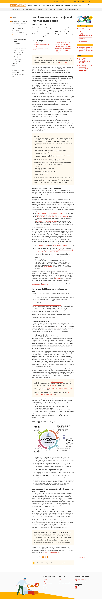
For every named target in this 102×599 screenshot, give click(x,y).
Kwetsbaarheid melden (65, 583)
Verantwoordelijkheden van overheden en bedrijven (62, 43)
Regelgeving (59, 5)
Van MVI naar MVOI (18, 28)
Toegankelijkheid (47, 583)
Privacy (45, 579)
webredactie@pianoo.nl (83, 579)
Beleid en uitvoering (18, 74)
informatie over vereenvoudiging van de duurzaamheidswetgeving (54, 388)
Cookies (45, 587)
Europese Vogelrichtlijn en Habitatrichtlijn (62, 250)
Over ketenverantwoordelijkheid (20, 39)
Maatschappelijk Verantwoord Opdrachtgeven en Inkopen (35, 9)
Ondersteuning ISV (20, 50)
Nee (65, 563)
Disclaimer (46, 585)
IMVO (56, 328)
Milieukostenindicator (19, 70)
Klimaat (15, 63)
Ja (60, 563)
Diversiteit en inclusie (18, 32)
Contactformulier (81, 581)
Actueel (80, 5)
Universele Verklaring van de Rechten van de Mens (49, 213)
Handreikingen (18, 59)
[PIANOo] (18, 6)
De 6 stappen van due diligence (63, 46)
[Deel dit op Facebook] (45, 557)
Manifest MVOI (17, 26)
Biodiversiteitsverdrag (42, 245)
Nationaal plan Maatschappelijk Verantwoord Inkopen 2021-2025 (84, 61)
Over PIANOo (56, 1)
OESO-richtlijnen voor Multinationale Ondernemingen (47, 305)
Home (30, 5)
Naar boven (82, 557)
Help (60, 579)
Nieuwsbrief (73, 1)
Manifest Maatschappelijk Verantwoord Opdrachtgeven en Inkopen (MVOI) (85, 68)
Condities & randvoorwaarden (20, 45)
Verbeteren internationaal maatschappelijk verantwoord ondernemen (86, 49)
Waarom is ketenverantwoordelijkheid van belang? (41, 44)
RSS (60, 581)
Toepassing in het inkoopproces (18, 53)
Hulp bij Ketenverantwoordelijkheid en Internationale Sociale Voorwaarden (86, 36)
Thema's (67, 5)
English (89, 1)
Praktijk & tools (17, 79)
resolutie (57, 278)
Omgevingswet (47, 266)
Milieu (14, 66)
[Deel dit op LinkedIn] (48, 557)
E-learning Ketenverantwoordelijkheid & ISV (86, 30)
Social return (16, 68)
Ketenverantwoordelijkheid (56, 9)
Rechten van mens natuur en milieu (40, 48)
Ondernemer (81, 1)
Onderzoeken (17, 61)
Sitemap (45, 591)
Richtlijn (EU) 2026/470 (57, 382)
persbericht (53, 385)
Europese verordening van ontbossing (48, 251)
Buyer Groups (16, 77)
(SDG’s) (46, 221)
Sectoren (74, 5)
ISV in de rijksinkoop (20, 48)
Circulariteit (16, 30)
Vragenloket (65, 1)
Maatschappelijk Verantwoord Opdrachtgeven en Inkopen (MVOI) (63, 50)
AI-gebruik (45, 581)
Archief (45, 589)
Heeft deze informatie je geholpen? (44, 563)
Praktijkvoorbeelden (19, 57)
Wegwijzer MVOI (83, 41)
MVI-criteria (16, 72)
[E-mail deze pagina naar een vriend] (43, 557)
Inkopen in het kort (39, 5)
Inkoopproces (50, 5)
